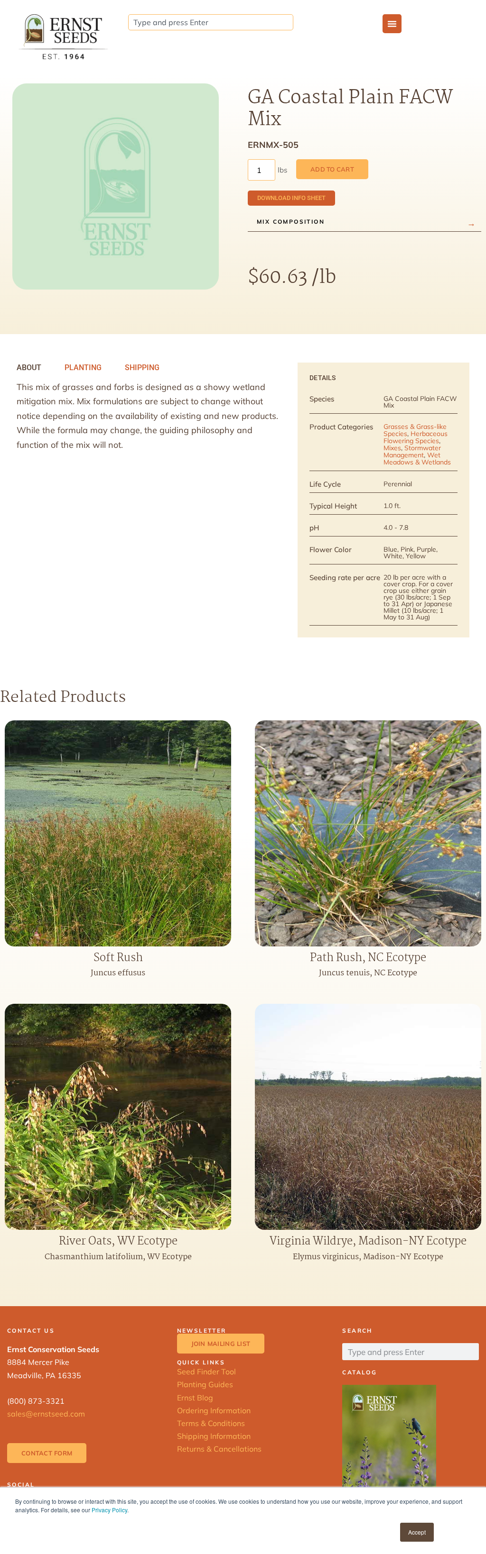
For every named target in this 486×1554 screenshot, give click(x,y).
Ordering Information (214, 1410)
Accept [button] (417, 1532)
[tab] (29, 368)
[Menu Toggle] (392, 23)
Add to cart (332, 169)
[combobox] (210, 22)
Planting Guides (205, 1384)
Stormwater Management (412, 451)
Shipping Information (214, 1436)
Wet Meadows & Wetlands (417, 458)
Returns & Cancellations (219, 1449)
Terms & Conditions (211, 1423)
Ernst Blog (195, 1397)
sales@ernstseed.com (46, 1413)
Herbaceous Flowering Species (415, 437)
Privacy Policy (109, 1510)
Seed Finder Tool (206, 1371)
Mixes (392, 448)
